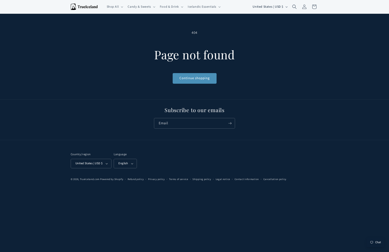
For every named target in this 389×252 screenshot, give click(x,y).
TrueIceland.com (90, 179)
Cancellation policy (274, 179)
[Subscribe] (230, 123)
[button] (114, 7)
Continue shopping (194, 78)
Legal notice (223, 179)
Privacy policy (156, 179)
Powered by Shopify (111, 179)
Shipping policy (201, 179)
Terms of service (178, 179)
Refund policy (136, 179)
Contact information (247, 179)
